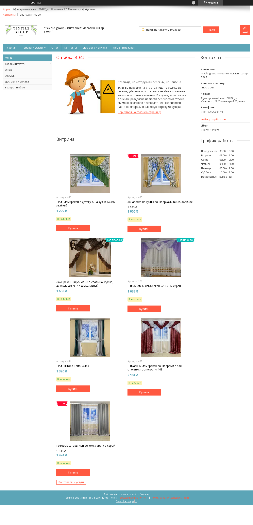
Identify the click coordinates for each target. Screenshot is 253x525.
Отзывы (10, 75)
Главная (11, 47)
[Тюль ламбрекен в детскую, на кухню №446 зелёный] (90, 173)
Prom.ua (144, 494)
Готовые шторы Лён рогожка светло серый (85, 445)
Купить (73, 228)
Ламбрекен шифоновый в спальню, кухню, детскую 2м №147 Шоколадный (84, 283)
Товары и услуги (32, 47)
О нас (54, 47)
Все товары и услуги (71, 482)
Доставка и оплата (95, 47)
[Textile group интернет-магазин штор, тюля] (21, 30)
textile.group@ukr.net (214, 119)
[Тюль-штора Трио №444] (90, 337)
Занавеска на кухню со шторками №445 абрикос (160, 202)
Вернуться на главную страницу (139, 112)
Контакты (70, 47)
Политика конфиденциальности (170, 497)
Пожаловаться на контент (133, 497)
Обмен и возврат (124, 47)
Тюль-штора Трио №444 (72, 366)
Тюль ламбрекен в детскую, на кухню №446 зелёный (85, 203)
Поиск (211, 29)
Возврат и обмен (15, 87)
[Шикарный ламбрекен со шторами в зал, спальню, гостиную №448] (161, 337)
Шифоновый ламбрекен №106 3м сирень (154, 286)
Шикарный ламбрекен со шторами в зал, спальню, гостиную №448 (154, 367)
